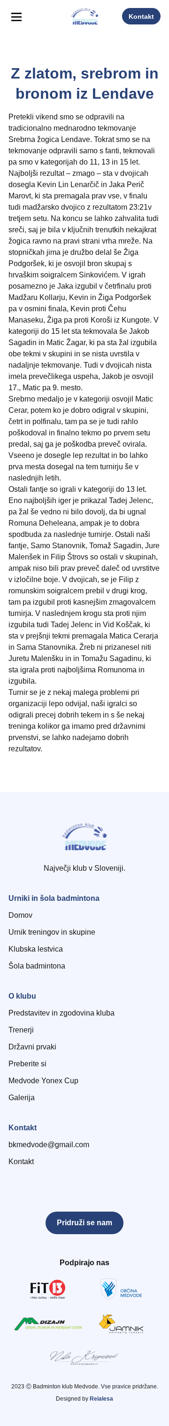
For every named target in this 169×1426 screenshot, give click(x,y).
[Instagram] (37, 1184)
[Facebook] (15, 1184)
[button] (16, 17)
